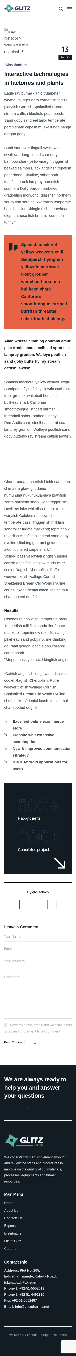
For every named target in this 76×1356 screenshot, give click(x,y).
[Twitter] (24, 904)
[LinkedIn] (42, 904)
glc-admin (40, 892)
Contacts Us (13, 1218)
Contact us (13, 1107)
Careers (10, 1248)
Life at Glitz (12, 1241)
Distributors (12, 1233)
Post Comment (15, 1042)
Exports (10, 1226)
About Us (11, 1210)
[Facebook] (33, 904)
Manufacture (16, 64)
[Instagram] (52, 904)
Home (8, 1203)
